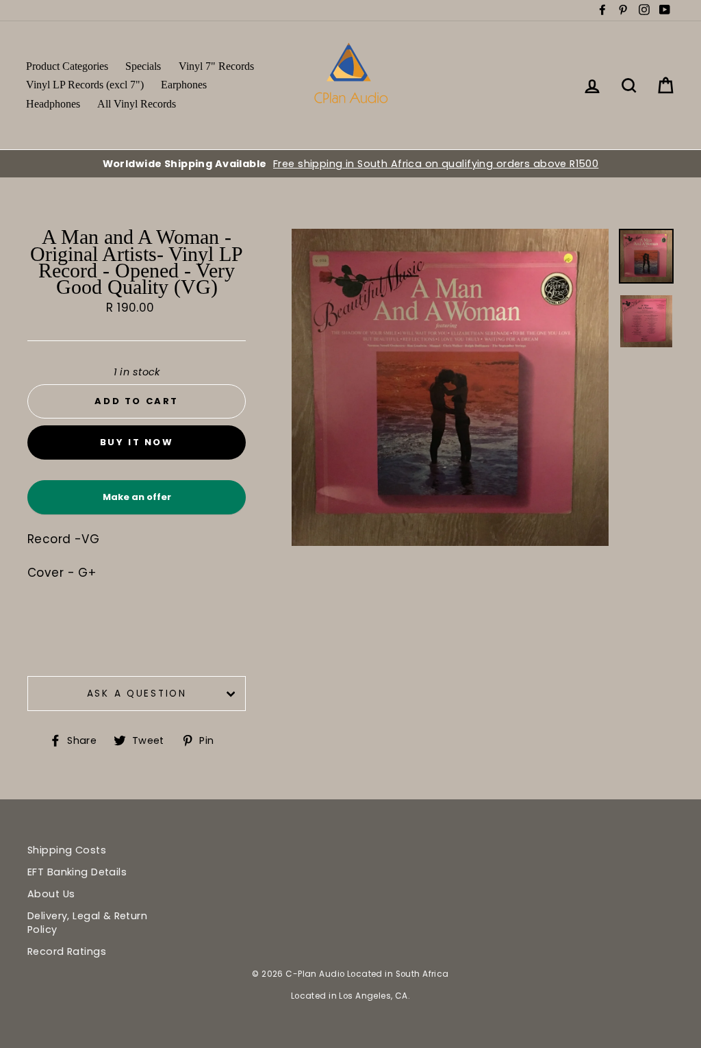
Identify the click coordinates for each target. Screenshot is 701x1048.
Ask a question (137, 693)
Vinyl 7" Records (216, 66)
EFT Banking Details (77, 872)
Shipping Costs (66, 850)
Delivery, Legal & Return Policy (87, 922)
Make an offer (137, 502)
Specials (143, 66)
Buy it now (137, 442)
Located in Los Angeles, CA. (350, 995)
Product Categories (67, 66)
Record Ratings (66, 951)
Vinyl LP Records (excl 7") (85, 84)
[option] (350, 164)
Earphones (184, 84)
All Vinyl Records (136, 104)
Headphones (53, 104)
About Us (51, 894)
